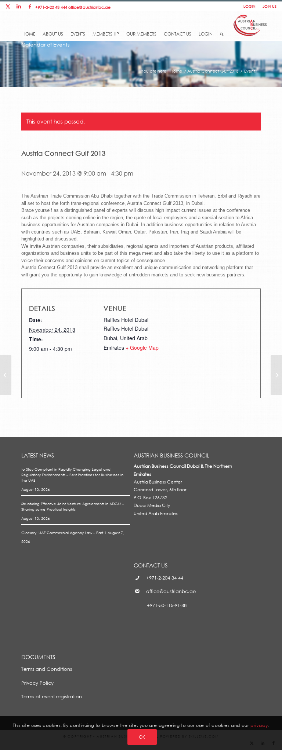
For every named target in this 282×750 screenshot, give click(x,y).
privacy (259, 725)
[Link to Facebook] (29, 6)
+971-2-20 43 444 (51, 7)
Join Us (269, 6)
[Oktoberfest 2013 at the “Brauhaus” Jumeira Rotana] (5, 375)
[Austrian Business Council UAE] (250, 24)
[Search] (221, 32)
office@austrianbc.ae (89, 7)
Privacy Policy (37, 683)
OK (142, 737)
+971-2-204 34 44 (164, 578)
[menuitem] (29, 28)
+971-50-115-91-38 (167, 605)
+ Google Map (142, 347)
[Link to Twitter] (7, 6)
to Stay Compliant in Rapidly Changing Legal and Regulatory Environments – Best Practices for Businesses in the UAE (72, 475)
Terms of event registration (51, 696)
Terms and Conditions (46, 669)
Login (249, 6)
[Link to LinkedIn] (18, 6)
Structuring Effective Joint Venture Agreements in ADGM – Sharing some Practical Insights (72, 506)
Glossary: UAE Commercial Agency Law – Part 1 (63, 532)
